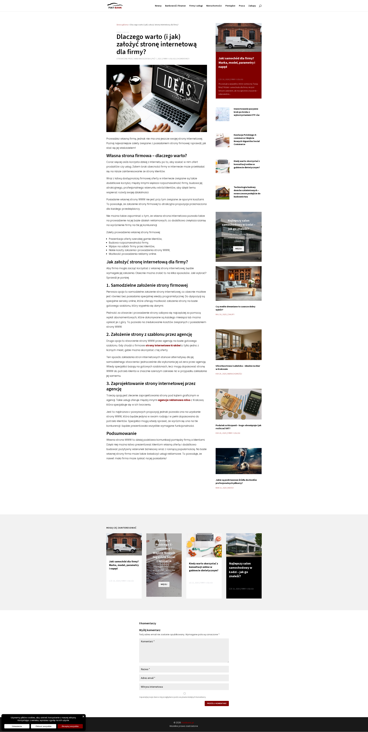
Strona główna (122, 24)
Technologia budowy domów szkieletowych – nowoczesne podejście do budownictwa (247, 192)
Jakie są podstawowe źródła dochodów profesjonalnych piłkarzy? (236, 481)
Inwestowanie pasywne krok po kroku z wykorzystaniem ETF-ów (246, 112)
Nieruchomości (214, 6)
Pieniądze (230, 6)
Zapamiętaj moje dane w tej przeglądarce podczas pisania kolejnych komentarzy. (172, 697)
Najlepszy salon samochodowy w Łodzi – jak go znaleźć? (238, 224)
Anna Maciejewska (142, 58)
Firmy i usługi (196, 6)
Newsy (158, 6)
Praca (242, 6)
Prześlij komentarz (217, 703)
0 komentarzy (183, 58)
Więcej (238, 248)
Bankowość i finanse (175, 6)
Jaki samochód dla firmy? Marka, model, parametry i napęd (236, 62)
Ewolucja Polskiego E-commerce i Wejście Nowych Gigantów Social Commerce (247, 139)
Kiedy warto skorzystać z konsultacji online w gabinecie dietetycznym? (247, 164)
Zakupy (252, 6)
